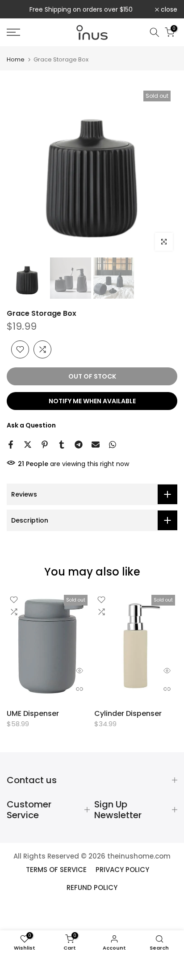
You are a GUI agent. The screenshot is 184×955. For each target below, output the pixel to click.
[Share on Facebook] (11, 444)
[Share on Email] (96, 444)
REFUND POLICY (92, 887)
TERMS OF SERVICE (56, 869)
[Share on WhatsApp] (113, 444)
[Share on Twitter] (28, 444)
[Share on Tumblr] (62, 444)
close (168, 9)
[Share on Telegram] (79, 444)
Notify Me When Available (92, 401)
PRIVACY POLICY (122, 869)
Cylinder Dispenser (128, 713)
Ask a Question (31, 425)
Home (16, 59)
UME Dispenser (33, 713)
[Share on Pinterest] (45, 444)
